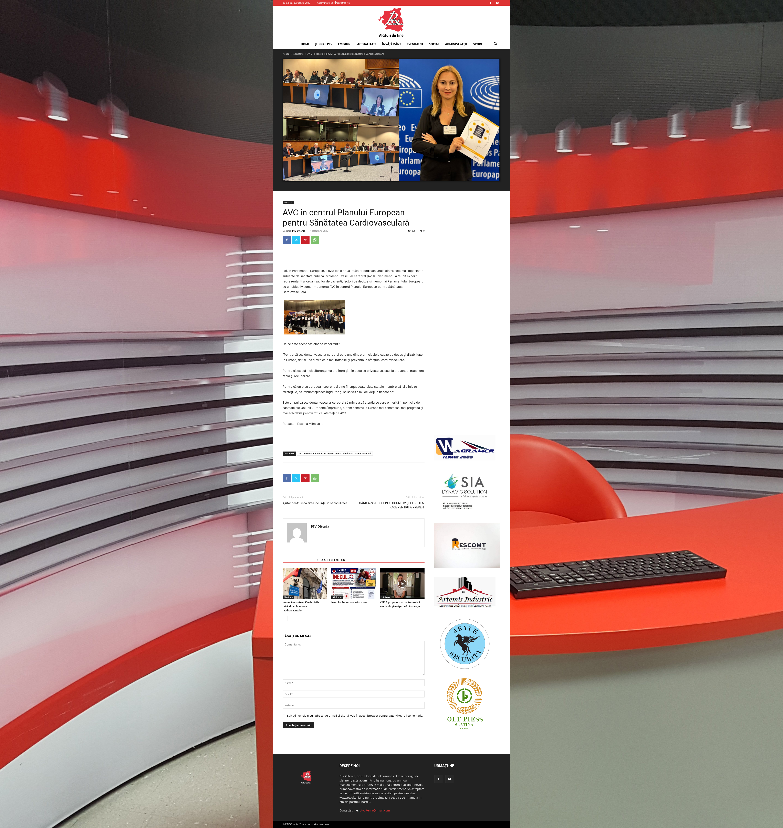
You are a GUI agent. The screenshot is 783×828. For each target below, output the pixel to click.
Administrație (456, 44)
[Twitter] (296, 240)
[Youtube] (497, 3)
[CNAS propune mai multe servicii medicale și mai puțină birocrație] (402, 583)
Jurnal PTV (323, 44)
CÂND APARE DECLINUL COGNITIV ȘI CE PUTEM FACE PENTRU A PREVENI (392, 505)
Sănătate (298, 53)
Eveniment (415, 44)
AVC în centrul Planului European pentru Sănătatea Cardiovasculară (335, 453)
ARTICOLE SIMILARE (298, 560)
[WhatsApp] (315, 240)
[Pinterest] (305, 240)
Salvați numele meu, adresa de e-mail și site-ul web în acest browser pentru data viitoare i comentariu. (355, 715)
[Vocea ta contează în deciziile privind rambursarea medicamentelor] (305, 583)
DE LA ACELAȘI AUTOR (330, 560)
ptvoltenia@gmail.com (374, 810)
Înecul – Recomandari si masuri (350, 602)
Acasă (286, 53)
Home (305, 44)
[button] (495, 44)
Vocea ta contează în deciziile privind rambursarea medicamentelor (301, 606)
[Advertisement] (353, 258)
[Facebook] (491, 3)
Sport (477, 44)
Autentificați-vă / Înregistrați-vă (333, 2)
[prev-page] (285, 618)
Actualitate (366, 44)
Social (434, 44)
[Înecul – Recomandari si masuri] (353, 583)
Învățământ (391, 44)
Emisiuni (345, 44)
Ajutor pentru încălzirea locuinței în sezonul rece (315, 503)
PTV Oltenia (298, 230)
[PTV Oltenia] (391, 22)
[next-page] (291, 618)
